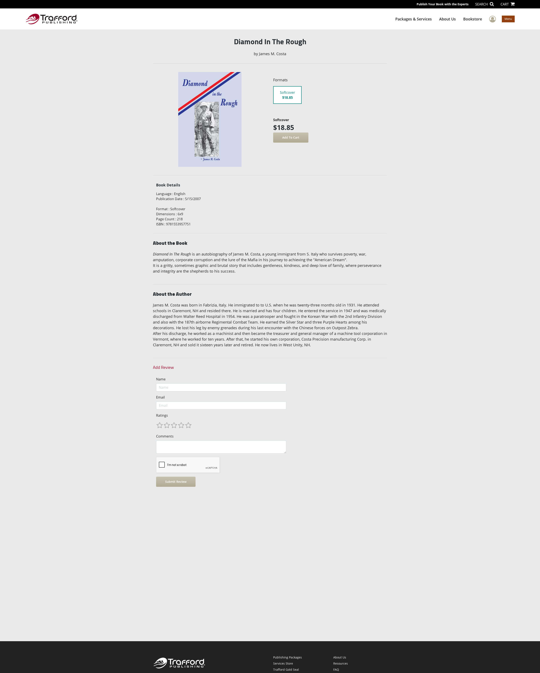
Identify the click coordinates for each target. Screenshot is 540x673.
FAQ (336, 670)
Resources (340, 663)
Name (161, 379)
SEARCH (482, 4)
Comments (165, 436)
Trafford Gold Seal (286, 670)
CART (505, 4)
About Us (447, 18)
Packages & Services (413, 18)
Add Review (163, 367)
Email (160, 397)
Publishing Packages (287, 657)
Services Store (283, 663)
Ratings (162, 415)
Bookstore (472, 18)
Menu (508, 19)
